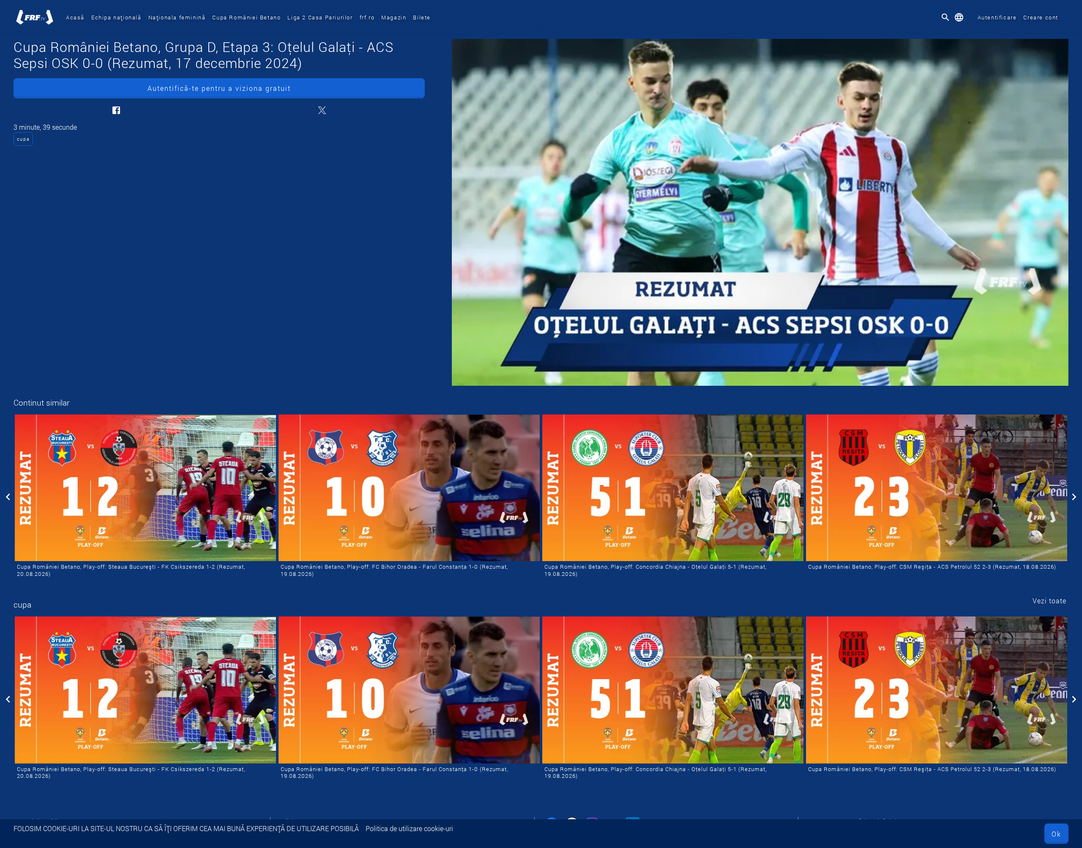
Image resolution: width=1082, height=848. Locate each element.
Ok (1056, 833)
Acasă (75, 17)
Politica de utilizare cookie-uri (409, 828)
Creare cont (1040, 17)
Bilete (422, 17)
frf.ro (367, 17)
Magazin (393, 17)
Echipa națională (116, 17)
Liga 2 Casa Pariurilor (319, 17)
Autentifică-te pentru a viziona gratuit (219, 88)
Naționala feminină (177, 17)
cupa (23, 139)
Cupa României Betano (246, 17)
